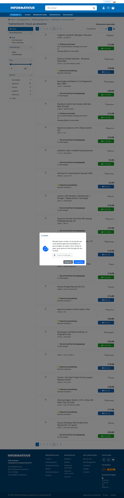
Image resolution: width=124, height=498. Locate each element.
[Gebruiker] (104, 8)
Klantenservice (55, 15)
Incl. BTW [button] (107, 2)
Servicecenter (68, 15)
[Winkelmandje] (113, 8)
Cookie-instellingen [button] (64, 255)
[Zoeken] (94, 8)
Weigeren (68, 262)
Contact (28, 15)
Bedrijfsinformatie (40, 15)
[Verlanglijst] (108, 8)
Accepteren (79, 262)
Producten (15, 15)
